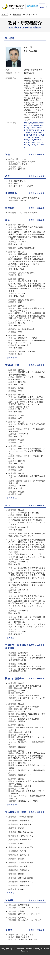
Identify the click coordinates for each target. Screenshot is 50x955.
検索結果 (17, 14)
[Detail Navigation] (42, 5)
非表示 (39, 154)
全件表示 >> (12, 358)
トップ (5, 14)
